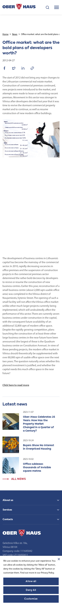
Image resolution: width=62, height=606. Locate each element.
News (14, 34)
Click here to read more (15, 385)
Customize (31, 599)
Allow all (31, 581)
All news (18, 479)
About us (8, 500)
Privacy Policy (47, 573)
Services (7, 510)
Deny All (31, 590)
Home (5, 34)
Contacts (8, 519)
